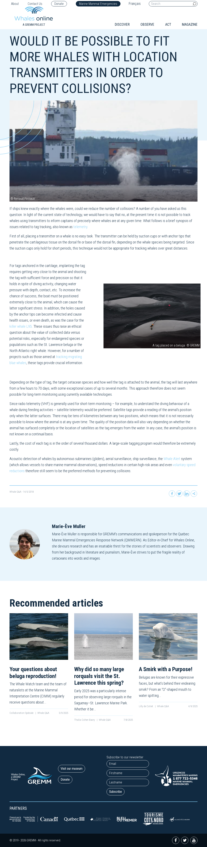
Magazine (189, 24)
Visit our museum (71, 768)
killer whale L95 (21, 326)
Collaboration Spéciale (22, 712)
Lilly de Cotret (146, 706)
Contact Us (35, 3)
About (15, 3)
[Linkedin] (186, 493)
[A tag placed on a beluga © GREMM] (152, 316)
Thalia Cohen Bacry (84, 719)
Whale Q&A (15, 491)
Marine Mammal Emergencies (98, 4)
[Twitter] (179, 493)
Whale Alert (172, 458)
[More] (194, 493)
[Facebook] (172, 493)
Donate (59, 4)
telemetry (80, 226)
